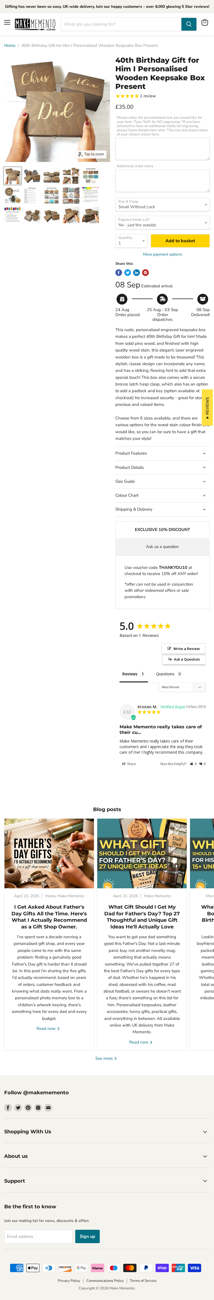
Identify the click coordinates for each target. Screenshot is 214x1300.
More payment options (162, 254)
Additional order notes (135, 166)
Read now (47, 1028)
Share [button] (131, 763)
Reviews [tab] (129, 673)
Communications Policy (105, 1280)
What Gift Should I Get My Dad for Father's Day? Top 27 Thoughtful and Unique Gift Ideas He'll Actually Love (142, 917)
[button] (193, 763)
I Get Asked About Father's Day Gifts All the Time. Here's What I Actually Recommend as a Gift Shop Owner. (49, 917)
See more (104, 1058)
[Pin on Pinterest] (145, 272)
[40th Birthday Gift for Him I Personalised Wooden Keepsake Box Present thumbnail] (12, 176)
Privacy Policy (69, 1280)
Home (9, 45)
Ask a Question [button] (187, 659)
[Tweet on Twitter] (127, 272)
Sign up (87, 1236)
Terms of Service (143, 1280)
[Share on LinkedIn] (136, 272)
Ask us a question (162, 546)
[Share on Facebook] (118, 272)
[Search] (188, 24)
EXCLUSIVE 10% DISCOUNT (162, 529)
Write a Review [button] (186, 648)
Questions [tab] (165, 673)
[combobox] (121, 24)
